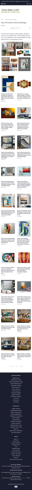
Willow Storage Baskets (16, 414)
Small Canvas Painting (16, 379)
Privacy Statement (16, 455)
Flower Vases (16, 428)
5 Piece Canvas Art (16, 391)
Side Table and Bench (16, 432)
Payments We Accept (16, 442)
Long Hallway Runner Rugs (16, 410)
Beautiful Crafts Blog (16, 452)
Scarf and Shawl (16, 419)
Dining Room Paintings (16, 396)
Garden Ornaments (16, 417)
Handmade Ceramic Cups (16, 425)
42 (21, 366)
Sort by (2, 25)
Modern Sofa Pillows (16, 423)
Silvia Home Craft (20, 484)
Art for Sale (16, 398)
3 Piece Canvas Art (16, 387)
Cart (30, 3)
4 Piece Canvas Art (16, 389)
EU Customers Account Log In (16, 459)
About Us (16, 439)
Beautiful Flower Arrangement (16, 430)
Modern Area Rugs (16, 408)
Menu (4, 3)
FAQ (16, 446)
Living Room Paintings (16, 392)
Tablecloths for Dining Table (16, 416)
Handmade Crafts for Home (16, 427)
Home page (16, 402)
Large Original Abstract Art (16, 383)
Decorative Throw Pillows (16, 421)
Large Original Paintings (16, 385)
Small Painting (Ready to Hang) (16, 381)
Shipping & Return (16, 444)
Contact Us (16, 457)
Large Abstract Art (16, 378)
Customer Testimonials (16, 453)
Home (2, 19)
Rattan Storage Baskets (16, 412)
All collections (16, 400)
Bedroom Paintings (16, 394)
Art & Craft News (16, 450)
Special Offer (16, 441)
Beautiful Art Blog (16, 448)
